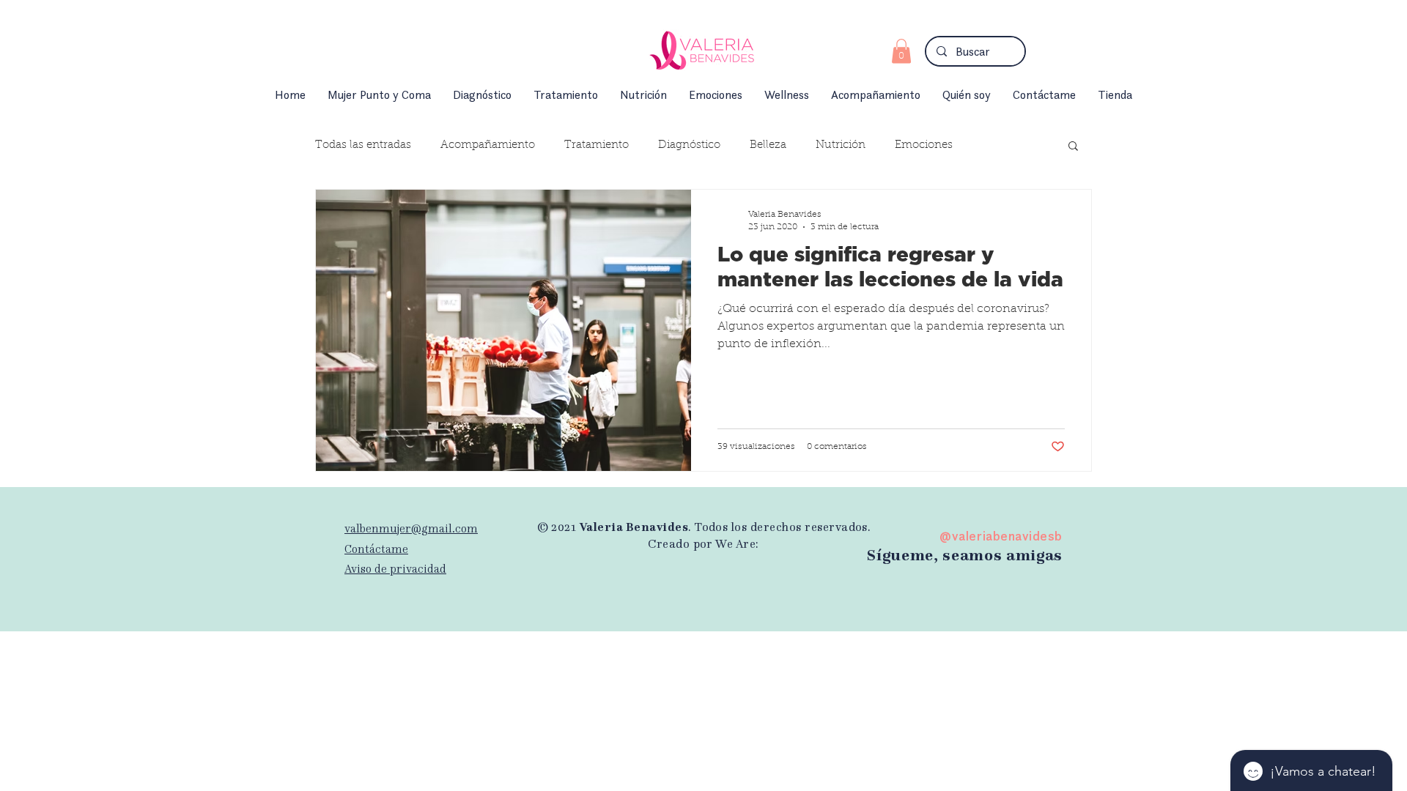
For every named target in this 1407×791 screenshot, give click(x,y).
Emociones (924, 145)
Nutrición (840, 145)
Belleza (768, 145)
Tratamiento (596, 145)
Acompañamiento (487, 145)
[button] (901, 51)
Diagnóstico (689, 145)
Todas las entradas (363, 145)
